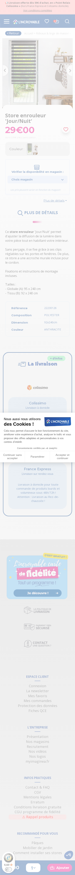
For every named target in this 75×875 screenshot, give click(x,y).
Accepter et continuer (62, 456)
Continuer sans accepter (12, 456)
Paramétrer (37, 456)
